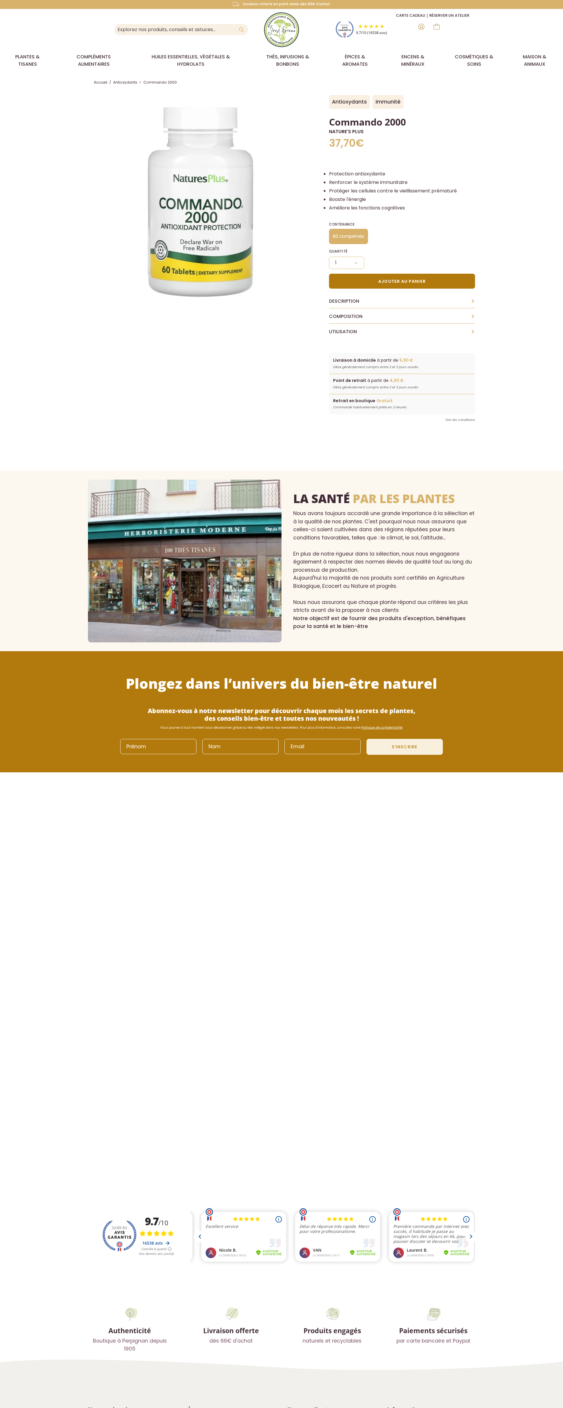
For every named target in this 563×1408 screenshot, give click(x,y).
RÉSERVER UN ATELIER (449, 15)
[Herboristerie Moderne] (281, 29)
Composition (402, 316)
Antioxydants (125, 82)
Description (402, 301)
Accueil (100, 82)
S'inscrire (405, 747)
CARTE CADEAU (410, 15)
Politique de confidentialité (382, 727)
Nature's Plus (346, 131)
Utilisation (402, 332)
